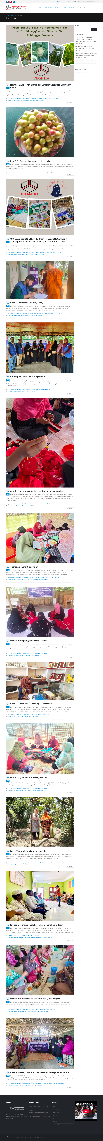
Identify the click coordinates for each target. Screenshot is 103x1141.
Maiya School (32, 252)
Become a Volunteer (61, 1)
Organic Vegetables (24, 100)
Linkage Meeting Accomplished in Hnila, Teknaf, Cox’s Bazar (36, 924)
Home (39, 8)
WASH (60, 313)
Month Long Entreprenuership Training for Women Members (37, 491)
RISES (54, 577)
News (36, 98)
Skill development (57, 172)
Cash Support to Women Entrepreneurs (27, 376)
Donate (79, 8)
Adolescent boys (12, 937)
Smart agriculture (34, 864)
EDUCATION (26, 313)
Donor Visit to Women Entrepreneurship (28, 851)
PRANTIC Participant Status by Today (26, 302)
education (23, 315)
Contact (71, 8)
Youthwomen (42, 254)
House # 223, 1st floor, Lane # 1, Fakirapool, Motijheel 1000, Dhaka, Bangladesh (16, 1116)
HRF (39, 577)
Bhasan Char (26, 98)
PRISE (52, 313)
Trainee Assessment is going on (24, 566)
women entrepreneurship (45, 864)
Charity (26, 655)
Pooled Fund (48, 313)
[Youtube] (10, 2)
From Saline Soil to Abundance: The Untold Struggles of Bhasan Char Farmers (40, 86)
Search (77, 26)
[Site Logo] (16, 7)
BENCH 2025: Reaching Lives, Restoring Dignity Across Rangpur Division (85, 48)
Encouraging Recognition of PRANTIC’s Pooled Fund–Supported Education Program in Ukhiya (86, 55)
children (18, 315)
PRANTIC (32, 100)
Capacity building (12, 254)
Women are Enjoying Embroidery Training (28, 640)
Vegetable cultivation (39, 100)
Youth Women (59, 252)
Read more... (70, 102)
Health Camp (33, 313)
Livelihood (32, 98)
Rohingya (50, 172)
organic (23, 254)
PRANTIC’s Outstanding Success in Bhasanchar (30, 161)
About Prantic (48, 8)
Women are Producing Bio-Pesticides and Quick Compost (35, 998)
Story (57, 98)
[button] (85, 8)
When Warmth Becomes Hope (84, 65)
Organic (40, 98)
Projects (45, 98)
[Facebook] (7, 2)
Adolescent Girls (27, 504)
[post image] (40, 53)
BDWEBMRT (39, 1137)
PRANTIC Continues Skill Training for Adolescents (31, 703)
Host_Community (20, 391)
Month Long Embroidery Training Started (28, 777)
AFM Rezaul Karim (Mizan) (15, 98)
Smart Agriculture (51, 98)
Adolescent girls (12, 506)
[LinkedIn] (14, 2)
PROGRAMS (57, 8)
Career (69, 1)
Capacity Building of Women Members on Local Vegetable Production (40, 1072)
